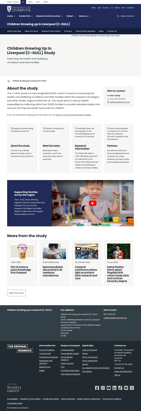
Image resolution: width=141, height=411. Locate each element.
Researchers (44, 367)
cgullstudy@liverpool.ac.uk (120, 102)
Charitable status (14, 403)
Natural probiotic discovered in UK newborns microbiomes (53, 271)
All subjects (87, 371)
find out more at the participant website (73, 115)
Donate (105, 8)
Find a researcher (90, 360)
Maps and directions (123, 371)
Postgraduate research (67, 358)
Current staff (45, 353)
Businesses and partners (45, 362)
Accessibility (12, 399)
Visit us (117, 375)
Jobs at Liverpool (89, 350)
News (94, 8)
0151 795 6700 (109, 314)
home (8, 81)
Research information (51, 31)
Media (41, 370)
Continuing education (70, 370)
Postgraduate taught (70, 353)
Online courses (67, 363)
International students (70, 374)
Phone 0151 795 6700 (117, 99)
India (38, 2)
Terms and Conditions (111, 399)
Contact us (112, 31)
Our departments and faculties (95, 368)
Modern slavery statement (88, 399)
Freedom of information (30, 399)
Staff (123, 8)
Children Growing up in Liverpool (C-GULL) (38, 24)
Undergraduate (67, 350)
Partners (68, 31)
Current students (46, 350)
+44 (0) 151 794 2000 (123, 364)
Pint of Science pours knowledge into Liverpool (21, 269)
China (30, 2)
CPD (62, 367)
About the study (14, 31)
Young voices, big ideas (85, 31)
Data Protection (68, 399)
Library (85, 353)
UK (23, 2)
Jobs (99, 8)
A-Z (111, 8)
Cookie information (50, 399)
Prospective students (48, 357)
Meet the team (31, 31)
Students (130, 8)
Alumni (117, 8)
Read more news (16, 293)
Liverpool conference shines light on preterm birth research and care (86, 272)
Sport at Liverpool (90, 357)
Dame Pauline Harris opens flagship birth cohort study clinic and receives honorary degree (118, 274)
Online (45, 2)
